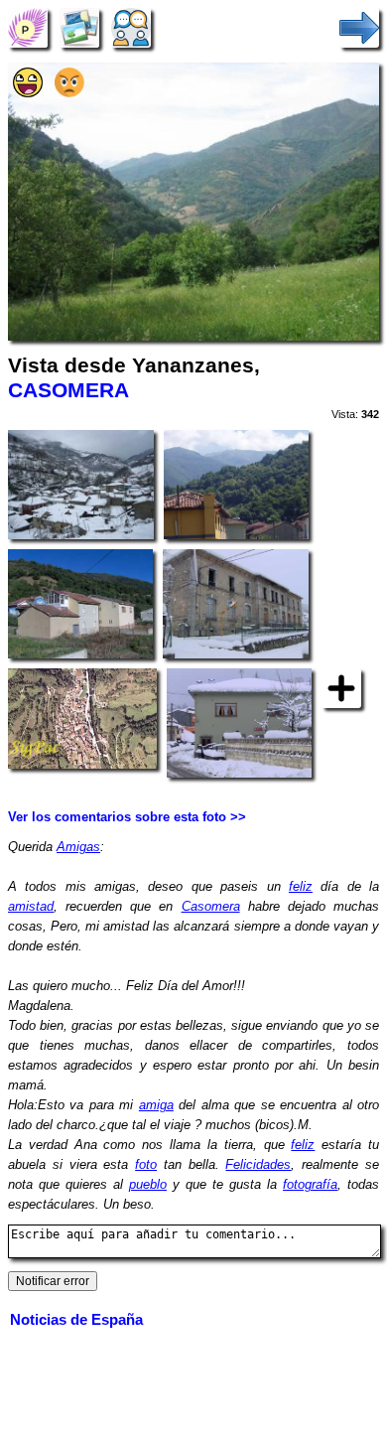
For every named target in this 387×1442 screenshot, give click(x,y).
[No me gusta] (69, 92)
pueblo (148, 1184)
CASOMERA (68, 390)
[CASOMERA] (28, 27)
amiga (156, 1104)
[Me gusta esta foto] (28, 92)
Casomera (211, 906)
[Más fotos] (341, 687)
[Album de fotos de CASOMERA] (79, 27)
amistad (31, 906)
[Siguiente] (359, 27)
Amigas (78, 846)
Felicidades (258, 1164)
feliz (301, 886)
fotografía (310, 1184)
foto (146, 1164)
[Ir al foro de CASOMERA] (131, 27)
